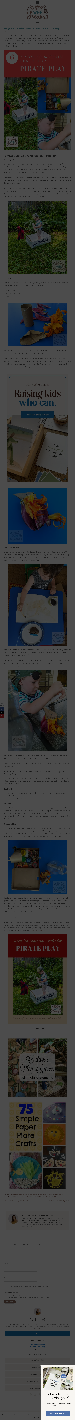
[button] (40, 1366)
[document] (37, 710)
